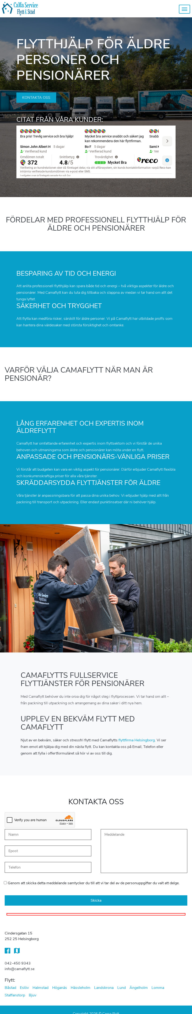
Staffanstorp (15, 995)
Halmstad (40, 987)
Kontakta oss (36, 97)
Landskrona (104, 987)
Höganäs (59, 987)
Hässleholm (80, 987)
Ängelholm (138, 987)
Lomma (157, 987)
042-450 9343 (18, 963)
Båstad (10, 987)
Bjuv (32, 995)
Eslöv (24, 987)
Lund (121, 987)
